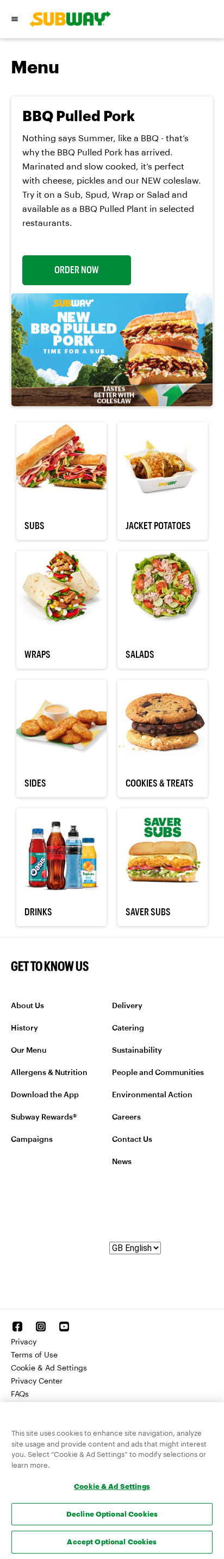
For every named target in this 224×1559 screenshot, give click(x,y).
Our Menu (28, 1050)
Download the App (45, 1095)
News (122, 1162)
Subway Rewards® (44, 1117)
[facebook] (17, 1326)
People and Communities (158, 1073)
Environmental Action (152, 1095)
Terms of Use (34, 1355)
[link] (66, 19)
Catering (128, 1028)
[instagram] (40, 1326)
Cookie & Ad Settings (49, 1368)
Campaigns (32, 1139)
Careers (126, 1117)
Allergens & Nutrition (49, 1073)
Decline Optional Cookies (112, 1514)
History (24, 1028)
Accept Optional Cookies (112, 1541)
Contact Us (132, 1139)
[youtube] (64, 1326)
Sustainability (137, 1050)
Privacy (23, 1342)
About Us (27, 1006)
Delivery (127, 1006)
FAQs (20, 1394)
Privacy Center (37, 1381)
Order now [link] (76, 270)
